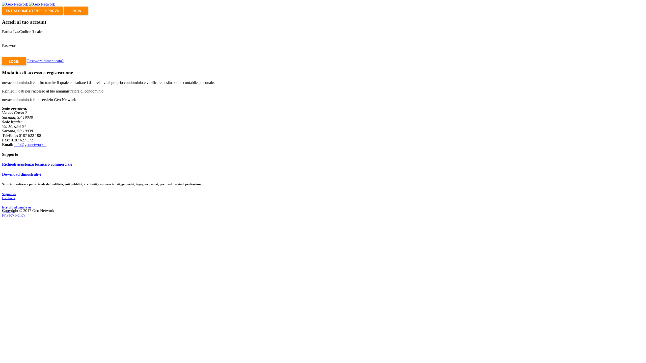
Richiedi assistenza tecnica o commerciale (37, 164)
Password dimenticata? (45, 61)
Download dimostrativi (21, 174)
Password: (10, 45)
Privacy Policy (13, 215)
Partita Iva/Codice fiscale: (22, 31)
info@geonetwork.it (30, 144)
